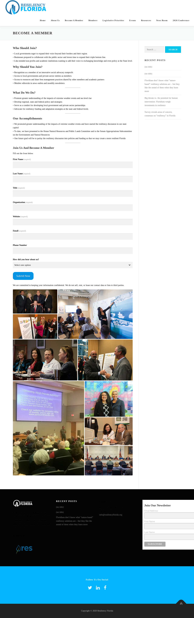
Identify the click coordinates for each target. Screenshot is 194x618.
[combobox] (73, 265)
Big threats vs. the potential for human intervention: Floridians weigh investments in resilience (161, 101)
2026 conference (181, 20)
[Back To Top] (181, 603)
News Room (162, 20)
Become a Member (74, 20)
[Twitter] (90, 587)
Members (92, 20)
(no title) (148, 67)
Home (43, 20)
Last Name (21, 173)
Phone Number (20, 245)
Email (19, 231)
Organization (23, 202)
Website (20, 216)
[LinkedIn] (98, 587)
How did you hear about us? (26, 259)
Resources (146, 20)
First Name (22, 159)
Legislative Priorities (113, 20)
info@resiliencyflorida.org (110, 515)
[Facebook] (105, 587)
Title (19, 188)
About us (55, 20)
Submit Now (23, 276)
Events (132, 20)
